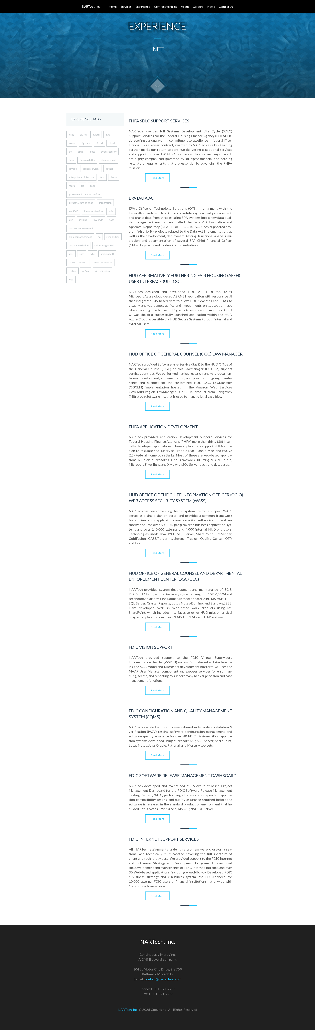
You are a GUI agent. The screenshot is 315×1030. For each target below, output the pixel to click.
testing (72, 270)
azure (72, 143)
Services (126, 6)
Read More (157, 177)
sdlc (92, 253)
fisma (113, 177)
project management (80, 236)
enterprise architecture (81, 177)
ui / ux (85, 270)
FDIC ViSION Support (151, 647)
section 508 (107, 253)
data (71, 160)
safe (81, 253)
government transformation (84, 194)
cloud (112, 143)
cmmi (81, 151)
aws (107, 134)
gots (92, 185)
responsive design (79, 245)
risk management (104, 245)
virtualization (102, 270)
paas (111, 219)
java (71, 219)
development (108, 160)
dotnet (109, 168)
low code (98, 219)
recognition (112, 236)
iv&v (111, 211)
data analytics (87, 160)
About (185, 6)
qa (99, 236)
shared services (77, 262)
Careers (198, 6)
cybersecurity (108, 151)
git (82, 185)
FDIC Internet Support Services (164, 839)
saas (71, 253)
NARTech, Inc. (128, 1009)
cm (70, 151)
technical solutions (102, 262)
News (211, 6)
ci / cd (99, 143)
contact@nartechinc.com (163, 979)
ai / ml (83, 134)
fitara (72, 185)
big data (85, 143)
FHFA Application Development (163, 426)
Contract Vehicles (165, 6)
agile (71, 134)
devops (73, 168)
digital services (91, 168)
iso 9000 (73, 211)
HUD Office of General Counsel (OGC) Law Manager (186, 353)
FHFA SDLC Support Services (159, 120)
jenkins (83, 219)
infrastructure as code (81, 202)
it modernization (93, 211)
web (71, 279)
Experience (142, 6)
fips (102, 177)
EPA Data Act (142, 198)
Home (113, 6)
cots (92, 151)
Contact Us (226, 6)
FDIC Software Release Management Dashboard (183, 775)
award (96, 134)
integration (105, 202)
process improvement (81, 228)
